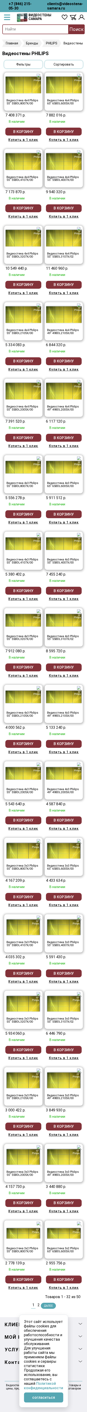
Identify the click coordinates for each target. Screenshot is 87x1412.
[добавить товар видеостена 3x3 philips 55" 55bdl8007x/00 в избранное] (39, 841)
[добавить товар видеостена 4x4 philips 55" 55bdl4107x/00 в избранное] (39, 152)
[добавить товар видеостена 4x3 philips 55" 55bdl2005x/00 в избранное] (39, 764)
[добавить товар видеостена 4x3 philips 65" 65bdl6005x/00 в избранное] (79, 458)
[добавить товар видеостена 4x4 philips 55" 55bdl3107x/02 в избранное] (79, 229)
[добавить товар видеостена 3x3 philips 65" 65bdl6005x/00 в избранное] (79, 841)
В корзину (23, 131)
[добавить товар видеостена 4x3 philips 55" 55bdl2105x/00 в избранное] (39, 688)
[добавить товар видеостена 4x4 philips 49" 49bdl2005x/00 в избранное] (79, 382)
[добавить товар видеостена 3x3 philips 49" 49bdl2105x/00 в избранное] (79, 1070)
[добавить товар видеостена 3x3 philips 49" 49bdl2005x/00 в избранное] (79, 1147)
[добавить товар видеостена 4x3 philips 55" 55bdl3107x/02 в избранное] (79, 611)
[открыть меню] (7, 17)
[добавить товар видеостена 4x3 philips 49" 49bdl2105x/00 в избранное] (79, 688)
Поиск (76, 29)
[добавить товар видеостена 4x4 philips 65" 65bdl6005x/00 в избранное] (79, 76)
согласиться (43, 1397)
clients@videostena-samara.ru (65, 6)
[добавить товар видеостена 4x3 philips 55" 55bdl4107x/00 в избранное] (39, 535)
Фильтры (23, 64)
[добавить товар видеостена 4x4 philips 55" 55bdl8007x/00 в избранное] (39, 76)
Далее (48, 1305)
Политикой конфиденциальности (43, 1385)
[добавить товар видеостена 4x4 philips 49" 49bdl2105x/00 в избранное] (79, 305)
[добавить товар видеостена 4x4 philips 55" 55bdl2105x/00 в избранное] (39, 305)
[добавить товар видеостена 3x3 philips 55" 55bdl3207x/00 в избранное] (39, 994)
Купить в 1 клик (23, 140)
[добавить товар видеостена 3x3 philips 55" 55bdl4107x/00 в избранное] (39, 917)
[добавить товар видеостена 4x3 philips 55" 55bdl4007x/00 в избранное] (79, 535)
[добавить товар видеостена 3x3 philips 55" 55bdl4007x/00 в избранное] (79, 917)
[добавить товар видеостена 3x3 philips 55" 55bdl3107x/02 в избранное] (79, 994)
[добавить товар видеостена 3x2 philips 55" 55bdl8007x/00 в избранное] (39, 1224)
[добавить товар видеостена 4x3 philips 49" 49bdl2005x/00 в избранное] (79, 764)
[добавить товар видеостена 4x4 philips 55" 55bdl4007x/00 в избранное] (79, 152)
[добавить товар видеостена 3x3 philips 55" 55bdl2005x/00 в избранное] (39, 1147)
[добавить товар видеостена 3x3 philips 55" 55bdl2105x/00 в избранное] (39, 1070)
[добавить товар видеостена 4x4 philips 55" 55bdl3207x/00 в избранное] (39, 229)
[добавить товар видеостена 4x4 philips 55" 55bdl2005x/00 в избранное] (39, 382)
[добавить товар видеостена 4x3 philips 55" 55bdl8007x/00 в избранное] (39, 458)
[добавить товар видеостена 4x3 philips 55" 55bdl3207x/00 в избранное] (39, 611)
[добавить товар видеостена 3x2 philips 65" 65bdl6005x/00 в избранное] (79, 1224)
